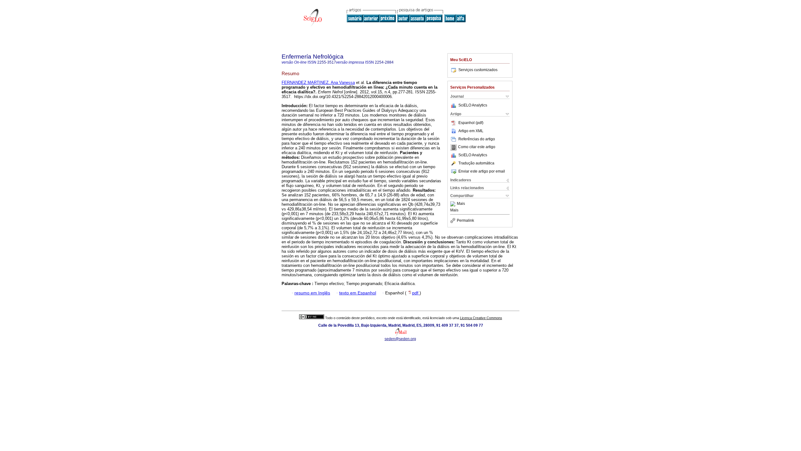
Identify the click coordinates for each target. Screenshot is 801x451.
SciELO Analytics (472, 105)
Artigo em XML (470, 131)
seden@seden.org (400, 339)
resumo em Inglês (312, 293)
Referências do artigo (476, 139)
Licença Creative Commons (481, 318)
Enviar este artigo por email (481, 171)
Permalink (465, 220)
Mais (461, 204)
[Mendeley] (453, 204)
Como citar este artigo (476, 147)
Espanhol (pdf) (470, 123)
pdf (416, 293)
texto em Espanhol (357, 293)
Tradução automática (476, 163)
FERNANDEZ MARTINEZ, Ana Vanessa (318, 82)
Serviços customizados (477, 70)
